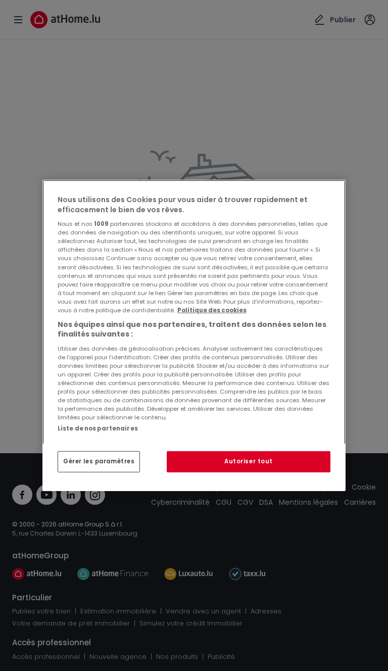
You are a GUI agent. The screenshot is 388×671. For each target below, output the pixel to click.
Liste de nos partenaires (98, 428)
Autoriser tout (248, 461)
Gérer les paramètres (98, 461)
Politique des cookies (212, 310)
